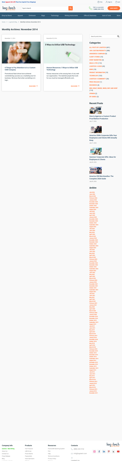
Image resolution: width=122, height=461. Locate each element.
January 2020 (93, 314)
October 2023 (93, 244)
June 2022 (92, 272)
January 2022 (93, 282)
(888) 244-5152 (79, 449)
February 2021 (93, 303)
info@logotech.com (80, 453)
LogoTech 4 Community (97, 79)
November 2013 (93, 364)
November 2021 (93, 286)
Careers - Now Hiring (8, 448)
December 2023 (93, 240)
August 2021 (92, 291)
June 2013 (92, 374)
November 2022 (93, 265)
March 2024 (92, 236)
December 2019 (93, 316)
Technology (93, 76)
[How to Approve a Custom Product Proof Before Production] (95, 113)
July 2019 (92, 326)
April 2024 (92, 234)
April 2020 (92, 309)
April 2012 (92, 385)
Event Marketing (95, 60)
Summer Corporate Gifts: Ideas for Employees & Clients (102, 158)
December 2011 (93, 393)
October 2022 (93, 267)
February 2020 (93, 312)
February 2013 (93, 381)
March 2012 (92, 387)
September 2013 (93, 368)
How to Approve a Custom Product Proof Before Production (102, 117)
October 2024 (93, 223)
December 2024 (93, 219)
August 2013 (92, 370)
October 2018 (93, 341)
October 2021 (93, 288)
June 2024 (92, 230)
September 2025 (93, 207)
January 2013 (93, 383)
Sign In (110, 2)
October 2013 (93, 366)
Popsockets (28, 456)
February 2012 (93, 389)
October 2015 (93, 353)
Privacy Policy (52, 458)
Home (3, 22)
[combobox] (47, 8)
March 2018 (92, 347)
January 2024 (93, 238)
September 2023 (93, 246)
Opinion (92, 93)
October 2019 (93, 320)
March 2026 (92, 196)
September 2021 (93, 290)
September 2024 (93, 225)
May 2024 (92, 232)
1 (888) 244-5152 (98, 9)
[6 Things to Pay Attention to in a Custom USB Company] (21, 63)
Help (49, 453)
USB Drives (28, 451)
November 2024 (93, 221)
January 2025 (93, 217)
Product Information (97, 72)
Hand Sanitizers (29, 458)
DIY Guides (92, 97)
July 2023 (92, 249)
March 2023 (92, 257)
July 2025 (92, 211)
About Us (4, 451)
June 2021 (92, 295)
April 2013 (92, 377)
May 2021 (92, 297)
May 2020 (92, 307)
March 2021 (92, 301)
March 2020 (92, 311)
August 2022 (92, 270)
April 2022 (92, 276)
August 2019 (92, 324)
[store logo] (9, 8)
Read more (32, 86)
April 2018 (92, 345)
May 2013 (92, 376)
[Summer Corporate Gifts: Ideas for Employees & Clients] (95, 154)
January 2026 (93, 200)
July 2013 (92, 372)
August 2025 (92, 209)
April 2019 (92, 332)
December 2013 (93, 362)
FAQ (101, 2)
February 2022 (93, 280)
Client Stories (94, 57)
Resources (93, 85)
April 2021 (92, 299)
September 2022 (93, 268)
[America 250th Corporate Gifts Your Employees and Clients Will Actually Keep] (95, 132)
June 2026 (92, 194)
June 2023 (92, 251)
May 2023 (92, 253)
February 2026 (93, 198)
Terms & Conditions (53, 456)
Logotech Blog (13, 22)
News (91, 69)
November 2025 (93, 204)
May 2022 (92, 274)
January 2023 (93, 261)
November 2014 (93, 354)
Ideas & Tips (93, 63)
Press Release (94, 82)
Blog (3, 458)
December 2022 (93, 263)
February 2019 (93, 335)
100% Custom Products (97, 51)
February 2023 (93, 259)
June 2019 (92, 328)
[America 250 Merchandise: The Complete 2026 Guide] (95, 173)
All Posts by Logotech (97, 47)
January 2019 (93, 337)
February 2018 (93, 349)
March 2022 (92, 278)
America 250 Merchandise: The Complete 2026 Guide (101, 177)
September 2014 (93, 358)
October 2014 (93, 356)
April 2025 (92, 215)
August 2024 (92, 226)
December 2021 (93, 284)
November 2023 (93, 242)
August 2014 (92, 360)
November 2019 (93, 318)
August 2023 (92, 247)
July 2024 (92, 228)
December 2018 (93, 339)
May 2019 (92, 330)
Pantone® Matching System (56, 448)
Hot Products (29, 448)
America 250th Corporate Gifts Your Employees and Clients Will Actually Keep (103, 137)
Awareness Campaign (97, 54)
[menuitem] (7, 15)
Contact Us (5, 453)
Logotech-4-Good (95, 66)
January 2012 (93, 391)
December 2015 (93, 351)
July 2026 (92, 192)
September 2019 (93, 322)
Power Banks (29, 453)
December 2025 (93, 202)
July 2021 (92, 293)
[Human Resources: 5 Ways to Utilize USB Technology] (63, 63)
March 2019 (92, 333)
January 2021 (93, 305)
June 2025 (92, 213)
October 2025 (93, 205)
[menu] (61, 15)
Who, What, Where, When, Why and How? (103, 88)
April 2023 (92, 255)
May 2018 (92, 343)
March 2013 (92, 379)
